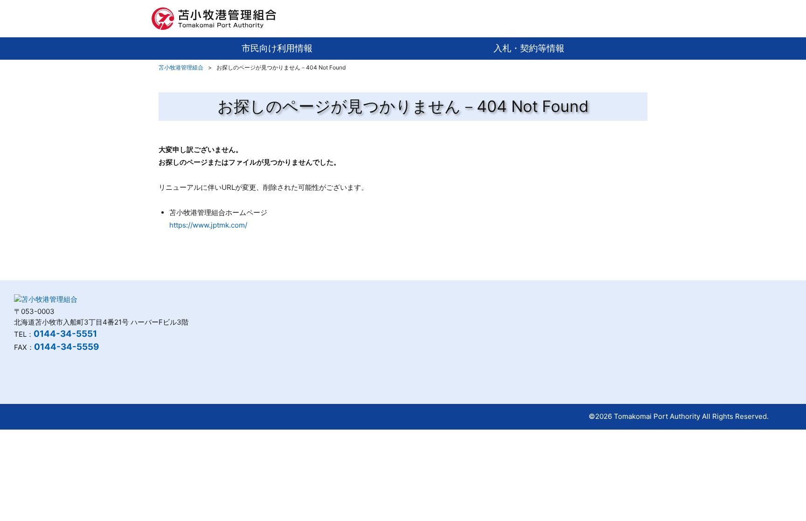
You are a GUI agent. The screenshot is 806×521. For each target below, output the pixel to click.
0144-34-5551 (65, 333)
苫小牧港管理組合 (181, 67)
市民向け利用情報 (277, 48)
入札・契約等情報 (528, 48)
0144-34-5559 (66, 346)
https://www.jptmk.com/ (208, 225)
